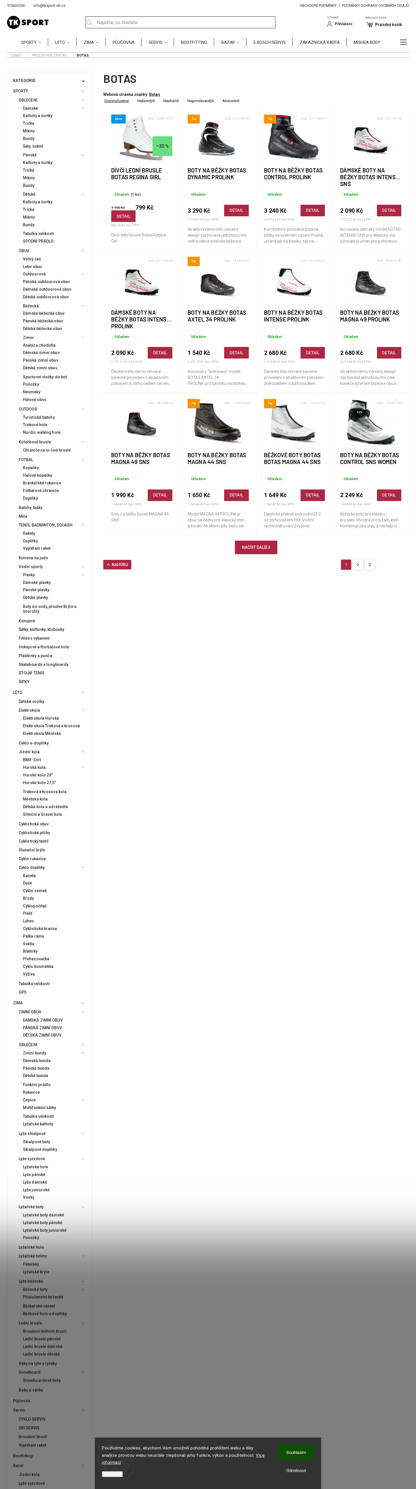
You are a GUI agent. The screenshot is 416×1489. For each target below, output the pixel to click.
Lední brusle (30, 1323)
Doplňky (30, 498)
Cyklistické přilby (34, 832)
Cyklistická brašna (40, 928)
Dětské (29, 194)
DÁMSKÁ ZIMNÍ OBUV (43, 1020)
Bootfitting (23, 1456)
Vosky (29, 1197)
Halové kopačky (37, 475)
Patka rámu (33, 936)
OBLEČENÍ (28, 100)
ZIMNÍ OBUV (30, 1012)
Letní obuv (32, 266)
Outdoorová (34, 274)
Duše (27, 883)
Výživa (29, 974)
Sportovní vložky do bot (45, 377)
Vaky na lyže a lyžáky (38, 1363)
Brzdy (28, 898)
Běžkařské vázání (39, 1306)
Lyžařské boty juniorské (45, 1230)
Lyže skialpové (32, 1133)
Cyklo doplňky (32, 867)
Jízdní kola (29, 752)
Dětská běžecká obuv (42, 328)
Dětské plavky (35, 597)
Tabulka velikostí (38, 233)
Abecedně (230, 101)
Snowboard (29, 1372)
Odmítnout (296, 1470)
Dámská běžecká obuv (44, 313)
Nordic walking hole (42, 432)
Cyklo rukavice (32, 858)
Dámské (30, 108)
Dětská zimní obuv (40, 368)
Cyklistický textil (33, 841)
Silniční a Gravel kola (42, 814)
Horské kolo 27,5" (39, 782)
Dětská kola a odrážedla (45, 806)
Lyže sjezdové (32, 1158)
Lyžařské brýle (36, 1272)
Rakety (29, 533)
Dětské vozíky (31, 701)
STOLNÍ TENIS (31, 673)
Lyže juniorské (36, 1190)
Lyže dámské (35, 1182)
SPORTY (20, 91)
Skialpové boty (36, 1142)
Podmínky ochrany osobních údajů (375, 5)
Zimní (28, 337)
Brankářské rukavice (42, 483)
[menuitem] (34, 42)
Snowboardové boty (42, 1380)
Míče (23, 516)
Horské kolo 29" (38, 775)
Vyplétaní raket (37, 548)
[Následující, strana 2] (358, 565)
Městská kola (35, 799)
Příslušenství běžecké (43, 1297)
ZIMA (18, 1003)
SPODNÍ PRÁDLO (38, 241)
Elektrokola (29, 710)
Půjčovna (21, 1401)
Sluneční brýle (32, 850)
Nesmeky (31, 392)
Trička (29, 123)
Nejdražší (171, 101)
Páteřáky (31, 1264)
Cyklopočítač (35, 906)
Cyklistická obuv (34, 824)
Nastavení (112, 1474)
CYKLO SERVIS (32, 1419)
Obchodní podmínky (318, 5)
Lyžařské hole (35, 1167)
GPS (23, 992)
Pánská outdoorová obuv (46, 281)
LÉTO (17, 692)
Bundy (29, 138)
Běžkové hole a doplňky (45, 1313)
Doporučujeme (116, 101)
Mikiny (29, 131)
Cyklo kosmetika (38, 966)
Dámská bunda (37, 1060)
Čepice (29, 1100)
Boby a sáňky (31, 1390)
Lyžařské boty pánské (42, 1222)
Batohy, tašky (30, 507)
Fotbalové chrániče (41, 490)
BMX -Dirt (32, 760)
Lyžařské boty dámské (43, 1215)
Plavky (29, 575)
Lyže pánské (34, 1174)
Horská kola (34, 767)
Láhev (28, 921)
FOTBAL (26, 460)
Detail (123, 216)
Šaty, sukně (33, 146)
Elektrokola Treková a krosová (51, 726)
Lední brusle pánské (42, 1339)
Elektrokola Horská (41, 718)
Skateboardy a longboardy (43, 664)
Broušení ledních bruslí (45, 1331)
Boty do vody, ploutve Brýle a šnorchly (49, 609)
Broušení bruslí (33, 1436)
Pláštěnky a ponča (35, 655)
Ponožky (31, 384)
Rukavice (31, 1092)
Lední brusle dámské (42, 1346)
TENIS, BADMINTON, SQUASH (45, 525)
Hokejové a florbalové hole (44, 647)
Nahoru (120, 564)
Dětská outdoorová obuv (46, 297)
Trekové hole (35, 424)
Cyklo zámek (35, 890)
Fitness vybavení (34, 638)
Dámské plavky (37, 582)
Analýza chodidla (39, 345)
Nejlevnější (146, 101)
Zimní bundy (34, 1053)
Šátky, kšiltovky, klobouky (42, 629)
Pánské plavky (36, 590)
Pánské (30, 155)
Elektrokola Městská (42, 733)
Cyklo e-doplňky (34, 743)
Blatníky (30, 951)
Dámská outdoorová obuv (47, 289)
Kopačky (31, 467)
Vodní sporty (31, 566)
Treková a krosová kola (45, 791)
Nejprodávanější (200, 101)
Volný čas (32, 259)
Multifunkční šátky (39, 1107)
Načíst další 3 (256, 547)
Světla (29, 944)
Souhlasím (296, 1452)
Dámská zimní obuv (41, 352)
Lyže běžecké (31, 1281)
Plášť (28, 913)
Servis (19, 1410)
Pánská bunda (36, 1068)
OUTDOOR (28, 409)
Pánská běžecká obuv (43, 321)
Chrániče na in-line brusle (47, 450)
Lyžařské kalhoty (38, 1124)
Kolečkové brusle (35, 442)
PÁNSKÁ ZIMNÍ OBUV (42, 1028)
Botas (154, 94)
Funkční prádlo (37, 1084)
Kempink (27, 621)
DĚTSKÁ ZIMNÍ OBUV (42, 1035)
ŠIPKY (24, 681)
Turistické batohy (39, 417)
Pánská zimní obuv (40, 360)
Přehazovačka (36, 959)
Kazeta (29, 875)
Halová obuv (34, 399)
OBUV (24, 251)
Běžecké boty (35, 1289)
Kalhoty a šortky (38, 115)
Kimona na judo (33, 558)
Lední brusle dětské (41, 1354)
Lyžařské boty (31, 1207)
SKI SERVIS (29, 1428)
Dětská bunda (35, 1075)
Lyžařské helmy (33, 1256)
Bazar (18, 1465)
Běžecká (31, 306)
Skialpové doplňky (40, 1149)
